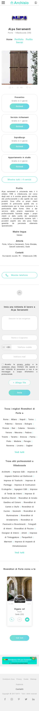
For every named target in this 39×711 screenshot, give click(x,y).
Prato (8, 441)
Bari (13, 428)
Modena (17, 441)
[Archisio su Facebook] (5, 699)
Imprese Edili (19, 472)
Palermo (8, 424)
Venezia (31, 428)
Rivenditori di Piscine (24, 528)
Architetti (6, 472)
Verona (9, 432)
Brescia (23, 437)
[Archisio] (20, 2)
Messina (18, 432)
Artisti (24, 533)
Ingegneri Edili (20, 489)
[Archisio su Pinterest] (19, 699)
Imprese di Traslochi (13, 480)
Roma (5, 419)
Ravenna (10, 445)
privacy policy (23, 364)
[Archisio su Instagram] (12, 699)
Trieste (5, 437)
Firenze (5, 428)
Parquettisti (27, 537)
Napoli (22, 419)
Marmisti (8, 542)
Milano (14, 419)
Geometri (17, 511)
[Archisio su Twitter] (26, 699)
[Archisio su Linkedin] (33, 699)
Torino (31, 419)
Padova (28, 432)
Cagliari (29, 445)
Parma (32, 437)
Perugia (27, 441)
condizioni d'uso (8, 367)
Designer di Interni (10, 533)
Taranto (14, 437)
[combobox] (6, 347)
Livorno (20, 445)
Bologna (28, 424)
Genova (18, 424)
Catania (21, 428)
